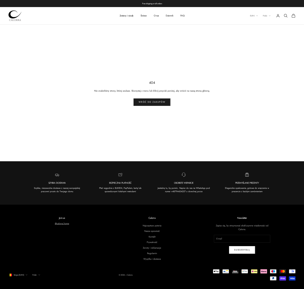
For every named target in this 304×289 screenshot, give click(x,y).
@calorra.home (62, 223)
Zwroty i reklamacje (152, 247)
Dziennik (169, 15)
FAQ (182, 15)
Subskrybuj (242, 249)
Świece (144, 15)
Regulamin (152, 253)
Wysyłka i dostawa (152, 259)
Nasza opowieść (152, 231)
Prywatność (152, 242)
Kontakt (152, 236)
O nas (156, 15)
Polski (265, 15)
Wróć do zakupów (152, 102)
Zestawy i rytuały (127, 15)
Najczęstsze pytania (152, 225)
